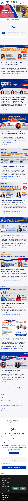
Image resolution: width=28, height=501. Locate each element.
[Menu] (26, 3)
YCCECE (3, 408)
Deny (23, 488)
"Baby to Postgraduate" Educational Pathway (11, 405)
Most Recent (5, 37)
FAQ (2, 397)
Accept (15, 488)
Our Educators (4, 410)
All (3, 32)
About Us (3, 473)
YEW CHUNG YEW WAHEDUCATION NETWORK (11, 2)
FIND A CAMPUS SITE (10, 4)
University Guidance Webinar (13, 32)
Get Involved (4, 403)
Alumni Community (5, 400)
